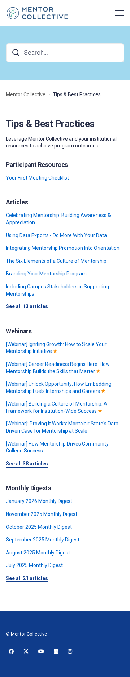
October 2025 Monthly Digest (39, 527)
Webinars (19, 331)
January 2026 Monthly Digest (39, 501)
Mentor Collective (26, 94)
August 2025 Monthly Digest (38, 553)
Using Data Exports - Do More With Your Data (56, 235)
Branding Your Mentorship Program (46, 273)
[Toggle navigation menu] (119, 13)
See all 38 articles (27, 463)
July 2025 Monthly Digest (34, 565)
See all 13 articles (27, 306)
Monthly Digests (28, 488)
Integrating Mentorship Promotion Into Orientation (63, 248)
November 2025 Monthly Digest (41, 514)
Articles (17, 202)
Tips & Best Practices (77, 94)
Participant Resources (37, 164)
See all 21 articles (27, 578)
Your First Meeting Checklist (37, 178)
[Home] (37, 13)
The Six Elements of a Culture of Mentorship (56, 261)
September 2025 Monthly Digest (42, 540)
